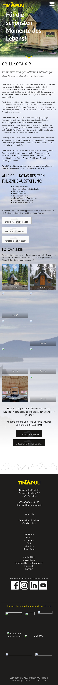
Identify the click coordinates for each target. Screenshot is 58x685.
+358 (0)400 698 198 (29, 502)
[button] (51, 3)
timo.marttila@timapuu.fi (29, 505)
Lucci (43, 680)
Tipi (29, 543)
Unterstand (29, 546)
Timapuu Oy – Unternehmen (29, 563)
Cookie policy (29, 523)
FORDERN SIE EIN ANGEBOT (15, 241)
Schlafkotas (29, 540)
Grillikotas (29, 534)
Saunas (29, 537)
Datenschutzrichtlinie (29, 520)
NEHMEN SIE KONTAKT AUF (29, 435)
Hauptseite (29, 514)
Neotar (27, 680)
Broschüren (29, 549)
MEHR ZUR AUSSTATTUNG (14, 231)
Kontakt (29, 568)
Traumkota (29, 565)
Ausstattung (29, 560)
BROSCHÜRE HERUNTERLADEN (16, 222)
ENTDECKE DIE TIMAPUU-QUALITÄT (29, 444)
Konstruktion (29, 557)
